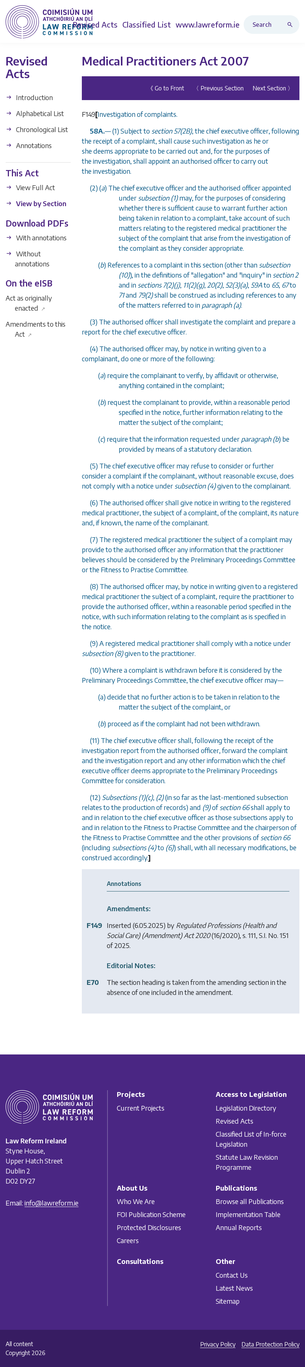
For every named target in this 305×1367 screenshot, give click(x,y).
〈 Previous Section (218, 88)
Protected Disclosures (149, 1227)
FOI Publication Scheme (151, 1214)
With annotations (41, 237)
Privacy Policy (217, 1344)
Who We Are (136, 1201)
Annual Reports (239, 1227)
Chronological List (41, 129)
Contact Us (232, 1275)
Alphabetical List (39, 113)
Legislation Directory (246, 1107)
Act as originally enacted (29, 303)
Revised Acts (234, 1120)
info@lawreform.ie (51, 1202)
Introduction (34, 97)
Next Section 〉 (273, 88)
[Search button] (291, 24)
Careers (128, 1240)
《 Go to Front (165, 88)
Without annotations (32, 258)
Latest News (234, 1288)
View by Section (40, 203)
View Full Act (35, 187)
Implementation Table (248, 1214)
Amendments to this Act (35, 329)
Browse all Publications (250, 1201)
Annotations (33, 145)
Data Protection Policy (270, 1344)
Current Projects (140, 1107)
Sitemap (228, 1301)
